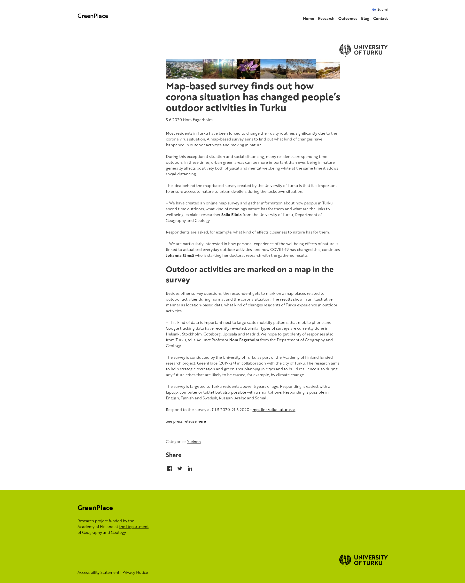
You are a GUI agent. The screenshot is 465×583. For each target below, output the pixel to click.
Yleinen (194, 441)
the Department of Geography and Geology (113, 529)
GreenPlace (93, 15)
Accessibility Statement (98, 572)
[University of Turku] (363, 566)
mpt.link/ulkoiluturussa (274, 409)
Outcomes (347, 18)
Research (326, 18)
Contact (380, 18)
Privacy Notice (135, 572)
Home (308, 18)
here (202, 421)
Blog (365, 18)
